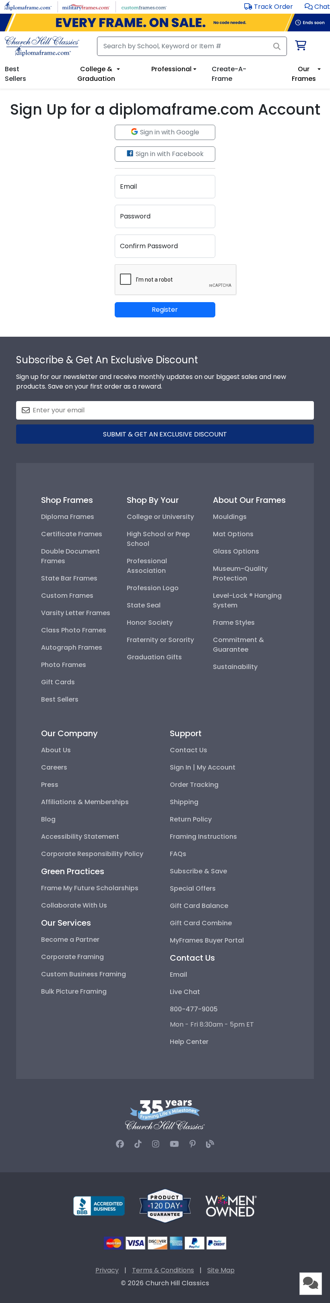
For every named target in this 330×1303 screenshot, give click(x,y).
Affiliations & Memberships (85, 802)
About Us (56, 750)
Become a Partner (70, 939)
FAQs (178, 853)
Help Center (189, 1041)
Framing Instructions (203, 836)
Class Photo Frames (73, 630)
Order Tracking (194, 784)
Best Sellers (59, 699)
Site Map (221, 1270)
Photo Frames (63, 664)
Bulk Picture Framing (74, 991)
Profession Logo (153, 588)
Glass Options (236, 551)
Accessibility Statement (80, 836)
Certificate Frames (71, 534)
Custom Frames (67, 595)
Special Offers (193, 888)
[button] (317, 6)
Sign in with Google (168, 132)
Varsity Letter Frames (75, 613)
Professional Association (147, 565)
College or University (160, 516)
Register (165, 309)
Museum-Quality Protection (240, 573)
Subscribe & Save (198, 871)
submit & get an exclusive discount (165, 434)
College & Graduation (96, 73)
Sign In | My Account (202, 767)
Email (178, 974)
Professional (171, 69)
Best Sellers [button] (15, 73)
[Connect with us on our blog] (210, 1144)
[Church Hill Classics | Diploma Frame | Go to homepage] (42, 46)
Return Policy (191, 819)
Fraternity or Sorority (160, 639)
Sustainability (235, 666)
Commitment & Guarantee (238, 644)
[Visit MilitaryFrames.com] (86, 6)
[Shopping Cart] (300, 46)
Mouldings (230, 516)
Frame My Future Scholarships (89, 888)
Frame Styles (234, 622)
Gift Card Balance (199, 905)
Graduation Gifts (154, 657)
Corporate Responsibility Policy (92, 853)
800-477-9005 (194, 1009)
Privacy (107, 1270)
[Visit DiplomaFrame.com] (28, 6)
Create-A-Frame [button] (229, 73)
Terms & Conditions (163, 1270)
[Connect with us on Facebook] (120, 1144)
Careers (54, 767)
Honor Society (150, 622)
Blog (48, 819)
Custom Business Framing (83, 974)
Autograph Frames (71, 647)
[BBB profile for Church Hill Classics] (99, 1205)
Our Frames (304, 73)
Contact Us (188, 750)
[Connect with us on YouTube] (174, 1144)
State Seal (144, 605)
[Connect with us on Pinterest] (193, 1144)
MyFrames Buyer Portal (207, 940)
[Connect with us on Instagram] (155, 1144)
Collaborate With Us (74, 905)
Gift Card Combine (201, 923)
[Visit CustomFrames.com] (144, 6)
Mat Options (233, 534)
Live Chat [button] (185, 991)
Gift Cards (58, 682)
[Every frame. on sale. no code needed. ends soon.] (165, 22)
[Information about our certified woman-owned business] (231, 1205)
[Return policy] (165, 1205)
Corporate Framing (72, 956)
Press (49, 784)
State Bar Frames (69, 578)
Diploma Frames (67, 516)
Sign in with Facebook (169, 154)
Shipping (184, 802)
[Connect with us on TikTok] (138, 1144)
